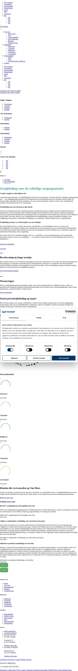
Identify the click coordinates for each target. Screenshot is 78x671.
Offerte (17, 92)
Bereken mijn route (10, 645)
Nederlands (8, 104)
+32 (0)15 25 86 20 (10, 633)
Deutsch (7, 108)
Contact (6, 63)
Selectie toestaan (39, 358)
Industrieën (7, 45)
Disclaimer (3, 670)
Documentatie (8, 6)
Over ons (7, 32)
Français (7, 106)
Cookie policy (12, 670)
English (6, 110)
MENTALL (12, 663)
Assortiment (8, 4)
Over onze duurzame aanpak (9, 271)
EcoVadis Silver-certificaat (16, 61)
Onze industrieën (9, 181)
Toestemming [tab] (13, 318)
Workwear (11, 46)
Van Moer (7, 180)
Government (12, 54)
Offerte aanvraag (26, 659)
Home (6, 583)
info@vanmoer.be (10, 631)
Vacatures (7, 14)
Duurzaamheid (9, 56)
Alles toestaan (64, 358)
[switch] (29, 350)
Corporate (11, 48)
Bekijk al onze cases (6, 498)
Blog (5, 12)
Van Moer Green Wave (7, 92)
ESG (9, 59)
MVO (10, 57)
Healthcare (11, 50)
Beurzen (11, 41)
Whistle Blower (53, 670)
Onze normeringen (6, 292)
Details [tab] (39, 318)
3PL (9, 35)
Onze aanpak (8, 2)
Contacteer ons (5, 91)
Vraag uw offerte (15, 91)
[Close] (1, 151)
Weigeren (14, 358)
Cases (6, 10)
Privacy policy (21, 670)
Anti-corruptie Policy (65, 670)
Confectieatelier (13, 37)
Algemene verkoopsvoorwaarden (37, 670)
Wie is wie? (12, 34)
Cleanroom (11, 52)
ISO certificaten (13, 39)
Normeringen (8, 8)
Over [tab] (64, 318)
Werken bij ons (13, 43)
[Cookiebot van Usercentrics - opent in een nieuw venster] (67, 311)
